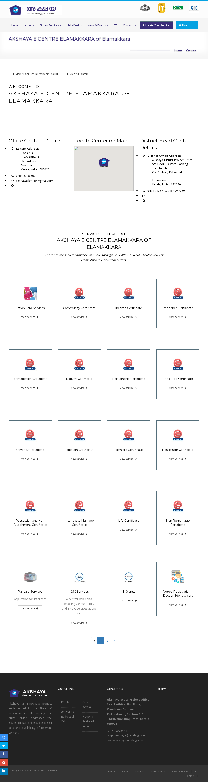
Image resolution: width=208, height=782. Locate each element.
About (28, 25)
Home (15, 25)
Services (140, 771)
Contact (189, 776)
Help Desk (73, 25)
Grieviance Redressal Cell (68, 716)
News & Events (97, 25)
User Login (188, 25)
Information (158, 771)
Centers (191, 50)
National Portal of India (88, 721)
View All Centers (78, 74)
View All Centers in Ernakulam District (36, 74)
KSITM (65, 702)
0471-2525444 (117, 730)
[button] (104, 163)
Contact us (129, 25)
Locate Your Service (157, 25)
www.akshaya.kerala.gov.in (125, 740)
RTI (115, 25)
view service (28, 317)
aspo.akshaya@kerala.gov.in (126, 735)
